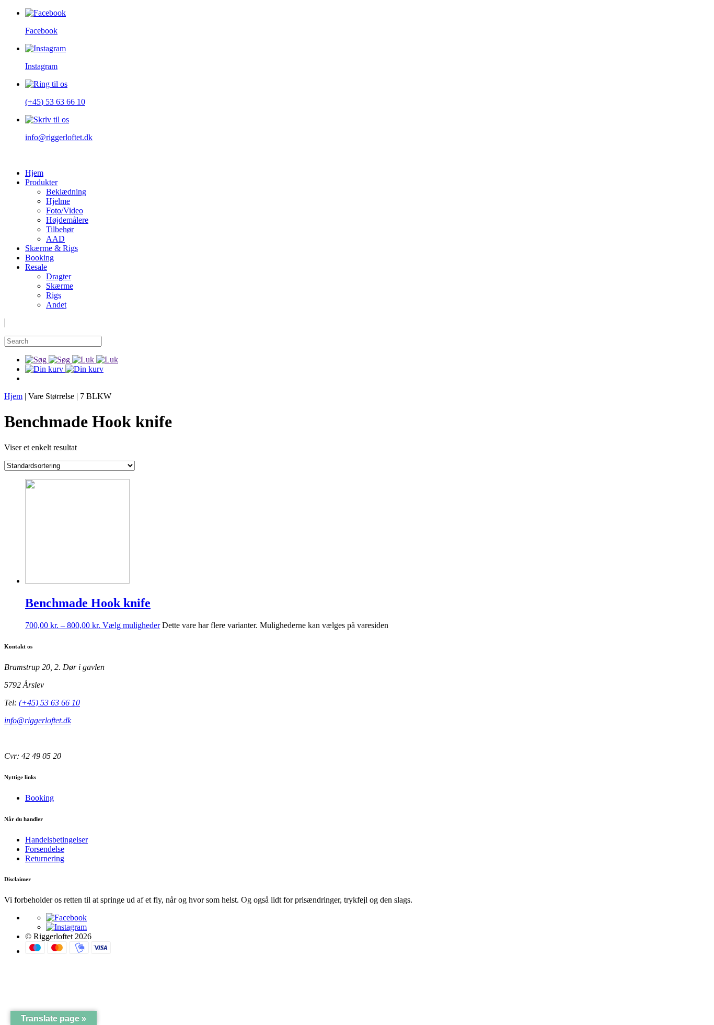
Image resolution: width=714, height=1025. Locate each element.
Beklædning (66, 191)
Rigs (53, 295)
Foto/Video (64, 210)
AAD (55, 238)
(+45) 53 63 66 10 (49, 702)
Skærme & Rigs (51, 248)
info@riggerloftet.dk (37, 720)
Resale (36, 267)
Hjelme (58, 201)
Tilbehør (60, 229)
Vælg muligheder (131, 625)
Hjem (34, 172)
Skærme (59, 285)
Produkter (41, 182)
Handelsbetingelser (56, 839)
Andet (56, 304)
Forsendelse (44, 849)
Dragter (58, 276)
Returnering (44, 858)
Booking (39, 257)
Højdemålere (67, 219)
